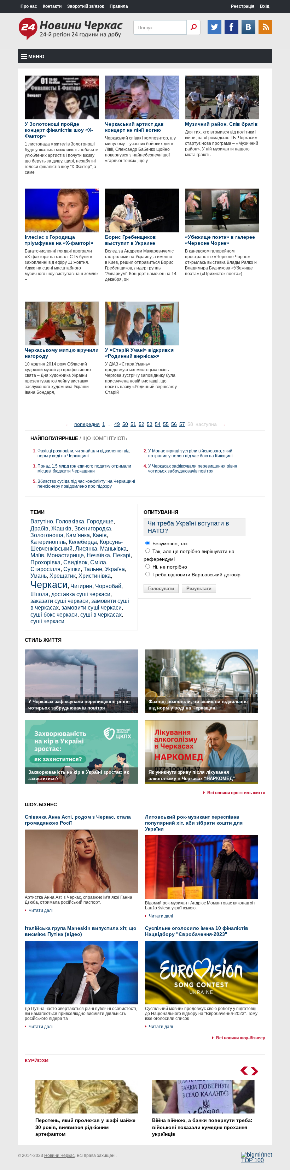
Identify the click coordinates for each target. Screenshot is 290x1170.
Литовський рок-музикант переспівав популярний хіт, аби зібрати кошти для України (194, 823)
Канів (100, 535)
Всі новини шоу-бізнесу (240, 1038)
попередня (87, 424)
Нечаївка (98, 555)
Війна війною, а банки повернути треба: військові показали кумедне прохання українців (202, 1127)
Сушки (72, 569)
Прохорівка (45, 562)
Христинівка (95, 576)
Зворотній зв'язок (85, 6)
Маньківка (113, 549)
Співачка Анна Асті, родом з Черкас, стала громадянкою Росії (78, 820)
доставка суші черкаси (80, 594)
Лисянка (86, 549)
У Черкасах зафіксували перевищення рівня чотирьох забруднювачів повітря (192, 469)
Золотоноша (46, 535)
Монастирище (65, 555)
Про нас (29, 6)
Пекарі (121, 555)
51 (133, 424)
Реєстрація (242, 6)
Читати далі (41, 910)
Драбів (39, 528)
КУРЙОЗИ (36, 1060)
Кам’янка (78, 535)
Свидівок (75, 562)
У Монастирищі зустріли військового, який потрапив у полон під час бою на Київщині (190, 453)
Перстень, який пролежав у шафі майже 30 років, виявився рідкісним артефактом (85, 1127)
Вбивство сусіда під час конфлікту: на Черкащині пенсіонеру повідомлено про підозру (86, 484)
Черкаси (49, 584)
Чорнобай (108, 586)
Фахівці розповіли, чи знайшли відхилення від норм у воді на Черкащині (83, 453)
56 (174, 424)
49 (117, 424)
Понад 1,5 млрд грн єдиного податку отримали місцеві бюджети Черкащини (84, 469)
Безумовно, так (169, 543)
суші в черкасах (101, 615)
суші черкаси (47, 621)
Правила (119, 6)
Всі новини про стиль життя (236, 793)
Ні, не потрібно (169, 567)
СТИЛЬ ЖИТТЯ (43, 640)
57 (182, 424)
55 (166, 424)
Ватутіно (41, 521)
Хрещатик (63, 576)
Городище (100, 521)
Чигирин (81, 586)
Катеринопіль (48, 542)
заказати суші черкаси (59, 601)
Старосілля (45, 569)
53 (149, 424)
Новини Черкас (59, 1155)
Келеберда (83, 542)
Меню (36, 56)
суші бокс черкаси (53, 615)
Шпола (39, 594)
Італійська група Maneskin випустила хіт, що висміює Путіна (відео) (81, 931)
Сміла (98, 562)
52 (141, 424)
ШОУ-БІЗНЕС (41, 804)
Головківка (70, 521)
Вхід (264, 6)
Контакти (52, 6)
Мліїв (37, 555)
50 (125, 424)
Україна (115, 569)
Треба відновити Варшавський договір (195, 574)
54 (158, 424)
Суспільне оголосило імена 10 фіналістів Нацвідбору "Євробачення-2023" (196, 931)
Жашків (61, 528)
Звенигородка (92, 528)
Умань (38, 576)
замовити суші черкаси (92, 608)
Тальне (92, 569)
